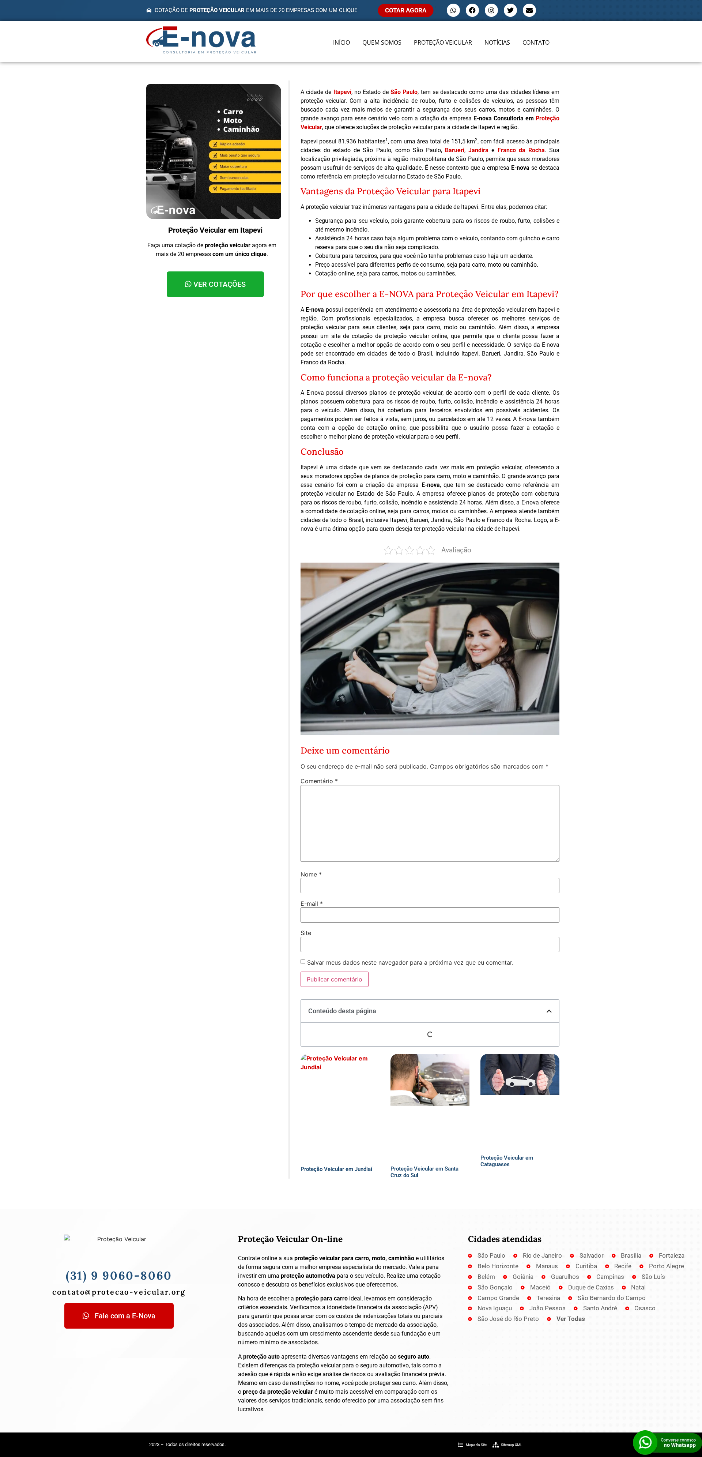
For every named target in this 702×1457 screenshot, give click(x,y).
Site (306, 933)
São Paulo (404, 92)
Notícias (497, 42)
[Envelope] (529, 10)
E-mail (312, 903)
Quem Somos (381, 42)
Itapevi (342, 92)
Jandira (478, 150)
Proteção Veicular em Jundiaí (336, 1169)
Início (341, 42)
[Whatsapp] (453, 10)
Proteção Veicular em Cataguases (506, 1161)
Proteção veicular (443, 42)
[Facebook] (472, 10)
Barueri (454, 150)
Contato (536, 42)
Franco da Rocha (521, 150)
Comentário (319, 781)
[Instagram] (491, 10)
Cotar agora (406, 10)
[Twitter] (510, 10)
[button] (549, 1011)
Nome (311, 874)
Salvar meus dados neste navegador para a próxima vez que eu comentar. (410, 962)
